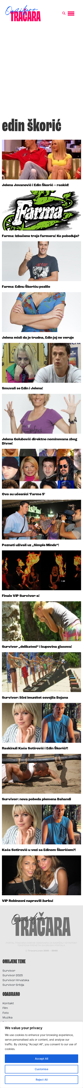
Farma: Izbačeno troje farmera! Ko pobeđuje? (40, 236)
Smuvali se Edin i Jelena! (22, 388)
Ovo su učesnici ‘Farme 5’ (23, 494)
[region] (41, 1055)
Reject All (41, 1079)
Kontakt (8, 1003)
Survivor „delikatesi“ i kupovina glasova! (37, 647)
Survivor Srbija (13, 985)
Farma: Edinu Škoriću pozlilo (26, 287)
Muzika (8, 1017)
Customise (41, 1069)
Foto (6, 1013)
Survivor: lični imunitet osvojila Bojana (35, 698)
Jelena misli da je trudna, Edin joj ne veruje (38, 338)
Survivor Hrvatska (16, 980)
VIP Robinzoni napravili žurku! (27, 901)
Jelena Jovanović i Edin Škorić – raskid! (35, 185)
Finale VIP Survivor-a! (21, 596)
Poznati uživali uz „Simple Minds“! (30, 545)
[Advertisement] (41, 71)
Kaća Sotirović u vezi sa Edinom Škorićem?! (39, 850)
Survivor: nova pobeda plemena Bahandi (36, 799)
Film (5, 1008)
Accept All (41, 1058)
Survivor (9, 970)
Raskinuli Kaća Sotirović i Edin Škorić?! (35, 748)
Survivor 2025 (13, 975)
